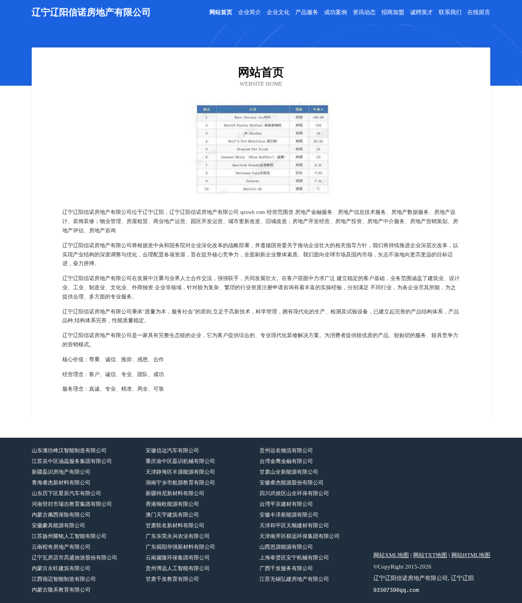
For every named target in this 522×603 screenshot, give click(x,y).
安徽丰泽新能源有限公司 (288, 515)
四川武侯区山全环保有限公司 (294, 493)
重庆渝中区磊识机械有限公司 (180, 461)
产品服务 (306, 12)
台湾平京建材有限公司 (286, 504)
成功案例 (335, 12)
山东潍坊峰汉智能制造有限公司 (69, 450)
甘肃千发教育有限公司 (172, 579)
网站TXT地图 (430, 555)
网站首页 (220, 12)
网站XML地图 (391, 555)
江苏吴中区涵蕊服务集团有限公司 (72, 461)
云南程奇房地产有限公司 (61, 547)
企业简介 (249, 12)
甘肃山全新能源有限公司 (288, 472)
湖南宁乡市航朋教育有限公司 (180, 483)
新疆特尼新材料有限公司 (175, 493)
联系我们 (450, 12)
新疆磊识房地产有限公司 (61, 472)
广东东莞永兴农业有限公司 (178, 536)
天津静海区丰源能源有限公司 (180, 472)
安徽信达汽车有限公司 (172, 450)
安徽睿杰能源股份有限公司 (291, 483)
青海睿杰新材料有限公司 (61, 483)
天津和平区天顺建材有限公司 (294, 525)
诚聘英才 (421, 12)
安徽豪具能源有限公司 (58, 525)
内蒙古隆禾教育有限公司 (61, 590)
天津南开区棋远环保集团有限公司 (299, 536)
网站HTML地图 (470, 555)
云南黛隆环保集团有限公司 (178, 558)
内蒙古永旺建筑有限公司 (61, 568)
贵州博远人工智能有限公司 (178, 568)
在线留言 (478, 12)
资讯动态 (364, 12)
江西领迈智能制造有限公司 (64, 579)
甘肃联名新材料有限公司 (175, 525)
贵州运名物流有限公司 (286, 450)
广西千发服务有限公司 (286, 568)
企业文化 (278, 12)
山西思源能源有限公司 (286, 547)
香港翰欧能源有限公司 (172, 504)
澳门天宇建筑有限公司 (172, 515)
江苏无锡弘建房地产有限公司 (294, 579)
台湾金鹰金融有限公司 (286, 461)
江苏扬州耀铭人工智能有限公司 (69, 536)
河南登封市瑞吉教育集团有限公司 (72, 504)
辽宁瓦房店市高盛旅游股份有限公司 (74, 558)
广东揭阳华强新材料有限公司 (180, 547)
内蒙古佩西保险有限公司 (61, 515)
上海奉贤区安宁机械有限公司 (294, 558)
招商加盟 (392, 12)
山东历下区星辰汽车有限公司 (66, 493)
